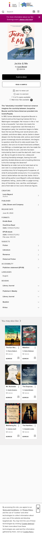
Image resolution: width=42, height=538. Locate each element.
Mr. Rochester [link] (11, 387)
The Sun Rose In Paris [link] (11, 348)
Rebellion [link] (26, 348)
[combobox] (16, 11)
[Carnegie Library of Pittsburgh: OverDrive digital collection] (21, 4)
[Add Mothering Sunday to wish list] (18, 436)
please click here (26, 20)
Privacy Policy (28, 510)
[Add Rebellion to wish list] (34, 358)
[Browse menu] (38, 11)
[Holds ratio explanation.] (31, 100)
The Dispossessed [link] (28, 387)
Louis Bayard (22, 67)
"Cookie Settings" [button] (27, 524)
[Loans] (34, 12)
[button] (21, 77)
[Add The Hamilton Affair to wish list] (34, 436)
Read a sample (21, 85)
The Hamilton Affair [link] (28, 426)
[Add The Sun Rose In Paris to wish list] (18, 358)
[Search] (3, 11)
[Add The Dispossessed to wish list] (34, 397)
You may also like (10, 321)
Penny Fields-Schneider (13, 351)
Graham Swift (12, 429)
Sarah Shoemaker (13, 390)
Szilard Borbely (28, 390)
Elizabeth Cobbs (29, 429)
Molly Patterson (29, 351)
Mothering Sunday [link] (11, 426)
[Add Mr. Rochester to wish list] (18, 397)
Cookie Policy (28, 532)
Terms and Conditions (11, 510)
